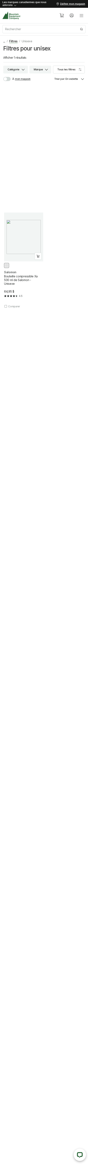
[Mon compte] (72, 15)
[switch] (8, 79)
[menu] (81, 15)
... (4, 41)
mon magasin (22, 78)
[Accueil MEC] (11, 15)
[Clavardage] (80, 1155)
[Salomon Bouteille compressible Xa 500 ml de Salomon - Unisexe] (23, 260)
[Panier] (62, 15)
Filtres (13, 41)
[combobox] (44, 29)
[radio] (6, 265)
